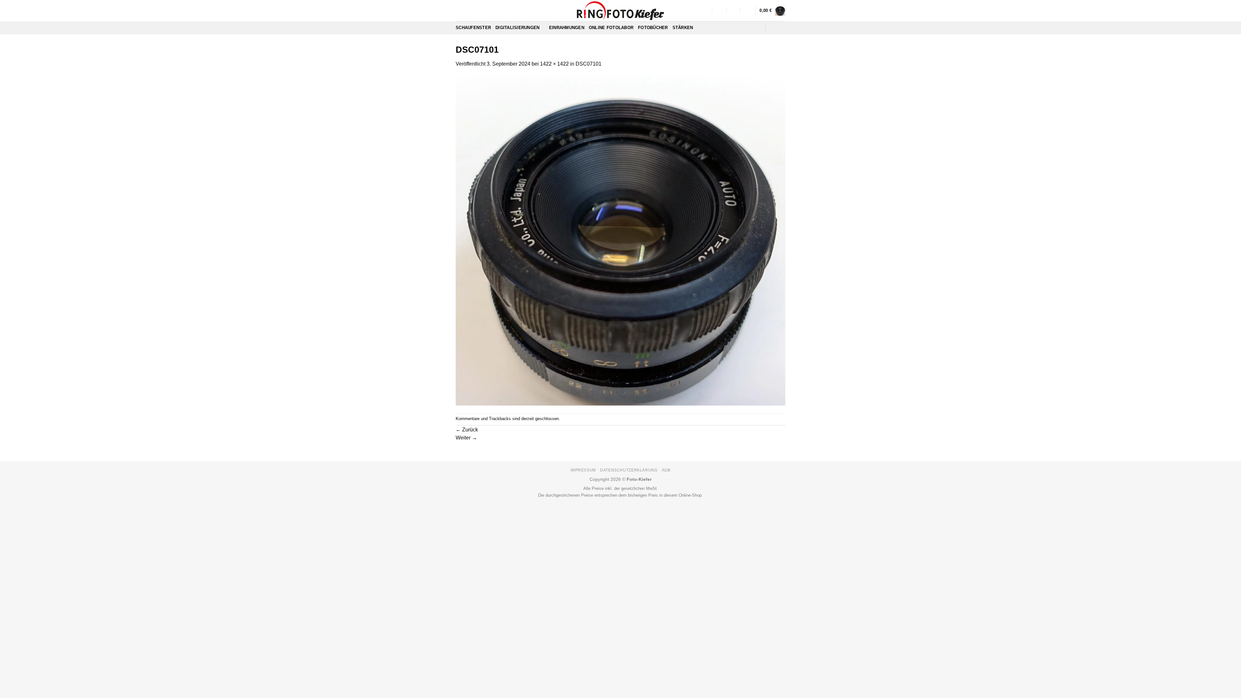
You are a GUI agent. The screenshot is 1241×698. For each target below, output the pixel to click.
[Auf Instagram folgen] (781, 28)
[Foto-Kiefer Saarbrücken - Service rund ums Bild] (620, 10)
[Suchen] (758, 28)
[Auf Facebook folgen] (772, 28)
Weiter (466, 437)
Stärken (683, 27)
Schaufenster (473, 27)
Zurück (467, 429)
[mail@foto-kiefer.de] (719, 11)
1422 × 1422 (554, 64)
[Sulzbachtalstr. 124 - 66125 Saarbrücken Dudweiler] (705, 11)
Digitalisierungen (517, 27)
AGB (666, 470)
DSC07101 (588, 64)
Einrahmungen (566, 27)
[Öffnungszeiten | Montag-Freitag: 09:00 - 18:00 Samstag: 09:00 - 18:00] (733, 11)
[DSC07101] (620, 240)
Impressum (583, 470)
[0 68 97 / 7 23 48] (747, 11)
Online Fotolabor (611, 27)
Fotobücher (653, 27)
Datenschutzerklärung (628, 470)
